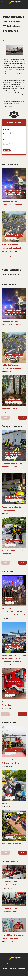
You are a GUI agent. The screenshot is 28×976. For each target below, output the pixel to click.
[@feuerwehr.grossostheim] (13, 6)
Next (22, 417)
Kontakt (5, 968)
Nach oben (13, 257)
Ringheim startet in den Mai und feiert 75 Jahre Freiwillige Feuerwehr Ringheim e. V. (14, 658)
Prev (5, 417)
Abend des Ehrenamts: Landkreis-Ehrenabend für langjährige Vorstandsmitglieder (14, 611)
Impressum (13, 968)
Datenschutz (21, 968)
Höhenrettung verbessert (11, 844)
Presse (7, 150)
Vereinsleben (12, 37)
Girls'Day (5, 803)
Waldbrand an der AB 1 (10, 409)
